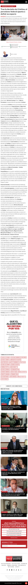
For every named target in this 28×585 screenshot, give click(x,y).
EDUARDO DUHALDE (15, 364)
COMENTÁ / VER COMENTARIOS (14, 386)
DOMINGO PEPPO (4, 367)
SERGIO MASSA (13, 376)
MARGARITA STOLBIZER (16, 359)
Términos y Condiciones (12, 565)
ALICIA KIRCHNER (4, 376)
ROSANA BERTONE (15, 369)
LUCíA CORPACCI (4, 379)
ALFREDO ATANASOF (5, 369)
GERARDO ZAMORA (5, 371)
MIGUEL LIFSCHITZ (22, 371)
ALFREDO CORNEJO (5, 359)
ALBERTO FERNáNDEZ (13, 362)
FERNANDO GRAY (14, 374)
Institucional (11, 566)
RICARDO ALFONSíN (5, 364)
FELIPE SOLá (22, 362)
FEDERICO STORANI (5, 357)
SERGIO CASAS (14, 371)
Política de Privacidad (6, 563)
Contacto (17, 566)
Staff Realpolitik (22, 565)
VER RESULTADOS (14, 537)
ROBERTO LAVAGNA (5, 374)
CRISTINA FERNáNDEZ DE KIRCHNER (18, 357)
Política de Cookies (16, 563)
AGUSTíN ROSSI (4, 362)
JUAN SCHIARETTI (13, 367)
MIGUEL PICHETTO (21, 376)
